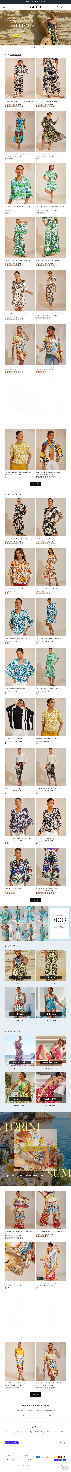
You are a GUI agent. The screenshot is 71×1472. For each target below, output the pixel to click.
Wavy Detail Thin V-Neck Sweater (14, 788)
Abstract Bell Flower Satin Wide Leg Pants (47, 260)
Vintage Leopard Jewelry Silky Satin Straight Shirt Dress (19, 313)
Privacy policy (43, 1465)
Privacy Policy (33, 1436)
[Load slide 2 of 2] (34, 47)
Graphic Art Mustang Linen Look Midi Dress (48, 688)
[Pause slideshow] (44, 48)
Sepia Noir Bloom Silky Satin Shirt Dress (47, 538)
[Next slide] (39, 48)
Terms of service (53, 1465)
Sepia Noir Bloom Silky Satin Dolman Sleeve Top (18, 538)
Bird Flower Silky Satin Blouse (13, 888)
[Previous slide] (27, 48)
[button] (4, 7)
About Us (7, 1432)
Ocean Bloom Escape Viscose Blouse (15, 688)
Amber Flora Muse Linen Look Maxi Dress (47, 588)
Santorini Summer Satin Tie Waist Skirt (15, 1383)
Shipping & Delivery (47, 1432)
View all (35, 484)
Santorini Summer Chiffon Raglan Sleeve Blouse (18, 1334)
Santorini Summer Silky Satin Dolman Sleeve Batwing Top (20, 1232)
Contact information (61, 1467)
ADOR (16, 1465)
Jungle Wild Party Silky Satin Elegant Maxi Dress (18, 154)
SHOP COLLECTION (35, 1149)
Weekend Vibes (50, 1106)
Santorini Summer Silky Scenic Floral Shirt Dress (18, 367)
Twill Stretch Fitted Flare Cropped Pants (47, 1334)
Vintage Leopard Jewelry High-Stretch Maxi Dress (49, 313)
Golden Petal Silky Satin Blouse (45, 838)
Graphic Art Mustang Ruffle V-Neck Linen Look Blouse (18, 207)
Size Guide (24, 1436)
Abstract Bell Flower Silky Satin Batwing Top (17, 260)
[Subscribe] (50, 1415)
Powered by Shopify (24, 1465)
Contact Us (25, 1432)
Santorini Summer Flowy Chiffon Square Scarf (48, 1283)
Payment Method (34, 1432)
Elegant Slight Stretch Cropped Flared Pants (48, 421)
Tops (19, 984)
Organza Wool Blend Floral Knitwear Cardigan (49, 788)
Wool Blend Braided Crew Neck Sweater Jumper (18, 472)
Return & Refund (60, 1432)
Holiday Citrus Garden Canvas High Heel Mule (18, 1283)
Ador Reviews (16, 1432)
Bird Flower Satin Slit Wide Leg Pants (46, 888)
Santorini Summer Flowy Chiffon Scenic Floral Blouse (51, 367)
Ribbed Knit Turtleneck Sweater (13, 421)
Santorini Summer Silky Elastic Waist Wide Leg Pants (50, 1231)
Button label (35, 27)
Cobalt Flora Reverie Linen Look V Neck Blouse (18, 838)
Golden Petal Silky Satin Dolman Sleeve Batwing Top (19, 101)
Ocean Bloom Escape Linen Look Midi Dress (48, 638)
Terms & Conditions (44, 1436)
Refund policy (34, 1465)
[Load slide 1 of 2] (31, 47)
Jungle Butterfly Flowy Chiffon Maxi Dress (48, 154)
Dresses (19, 1020)
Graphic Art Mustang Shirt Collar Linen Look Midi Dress (50, 207)
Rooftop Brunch (19, 1106)
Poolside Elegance (50, 1069)
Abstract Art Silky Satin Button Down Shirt (48, 472)
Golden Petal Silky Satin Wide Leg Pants (47, 101)
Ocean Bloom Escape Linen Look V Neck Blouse (18, 638)
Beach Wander (19, 1069)
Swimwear (50, 1020)
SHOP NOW (35, 923)
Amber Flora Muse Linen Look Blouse (15, 588)
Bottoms (50, 984)
